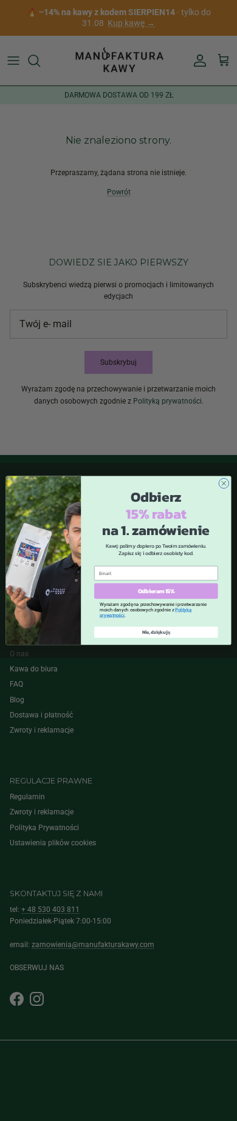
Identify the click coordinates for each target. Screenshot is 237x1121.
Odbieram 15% (156, 591)
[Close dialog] (224, 484)
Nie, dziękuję (156, 632)
